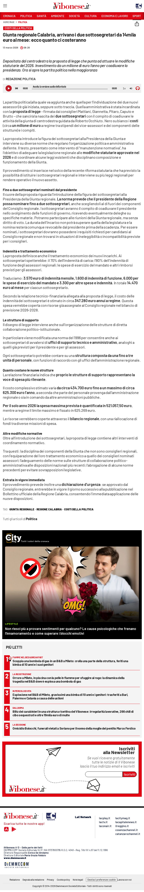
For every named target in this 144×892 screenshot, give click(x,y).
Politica (22, 22)
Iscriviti (129, 774)
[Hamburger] (5, 6)
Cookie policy (63, 879)
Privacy (50, 879)
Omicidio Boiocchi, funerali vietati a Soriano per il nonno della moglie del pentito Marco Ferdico (74, 728)
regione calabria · (50, 509)
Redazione (15, 879)
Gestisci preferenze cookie (101, 879)
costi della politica (79, 509)
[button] (137, 24)
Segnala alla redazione (33, 879)
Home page (8, 22)
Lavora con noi (124, 879)
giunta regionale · (22, 509)
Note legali (78, 879)
